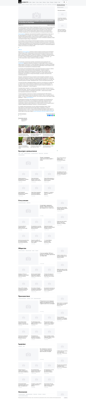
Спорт (43, 4)
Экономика (27, 4)
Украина (31, 4)
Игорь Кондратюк (21, 33)
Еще (59, 2)
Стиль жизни (54, 4)
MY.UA (20, 1)
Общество (34, 4)
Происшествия (39, 4)
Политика (23, 4)
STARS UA (20, 49)
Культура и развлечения (61, 4)
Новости (25, 2)
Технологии (49, 4)
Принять (65, 397)
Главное (19, 4)
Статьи (37, 2)
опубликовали (21, 63)
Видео (41, 2)
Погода (48, 2)
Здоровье (22, 344)
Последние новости (61, 10)
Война (30, 2)
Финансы (51, 2)
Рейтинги (44, 2)
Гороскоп (55, 2)
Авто (46, 4)
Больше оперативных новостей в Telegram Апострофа (43, 111)
